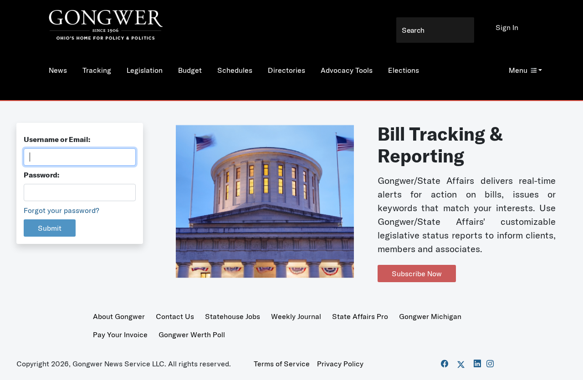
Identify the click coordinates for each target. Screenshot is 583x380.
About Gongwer (119, 316)
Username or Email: (57, 139)
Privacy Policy (340, 363)
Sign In (507, 27)
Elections (403, 70)
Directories (286, 70)
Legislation (145, 70)
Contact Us (175, 316)
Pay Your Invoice (120, 334)
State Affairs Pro (360, 316)
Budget (190, 70)
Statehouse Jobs (232, 316)
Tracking (96, 70)
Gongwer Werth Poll (192, 334)
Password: (41, 174)
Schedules (234, 70)
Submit (49, 228)
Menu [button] (518, 70)
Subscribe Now (417, 273)
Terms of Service (282, 363)
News (58, 70)
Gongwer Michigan (430, 316)
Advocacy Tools (347, 70)
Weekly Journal (296, 316)
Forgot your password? (61, 210)
